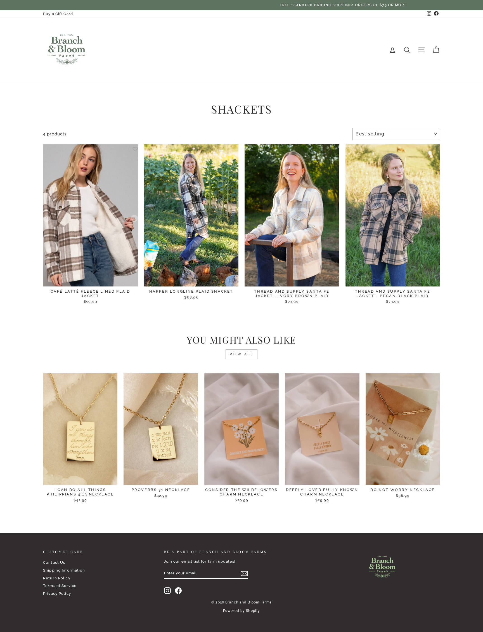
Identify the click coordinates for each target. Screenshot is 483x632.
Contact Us (54, 562)
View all (242, 354)
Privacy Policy (57, 593)
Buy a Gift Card (58, 14)
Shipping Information (64, 570)
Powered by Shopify (241, 611)
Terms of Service (60, 586)
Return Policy (56, 578)
